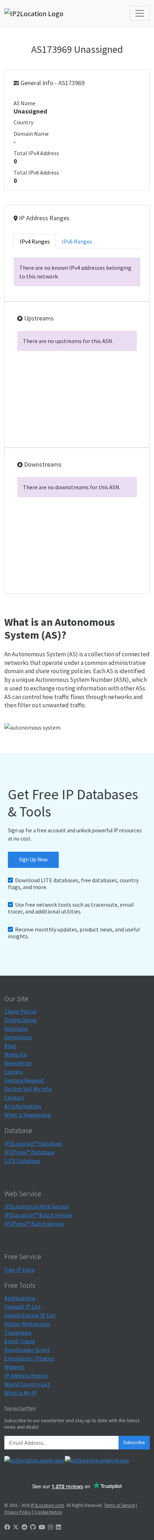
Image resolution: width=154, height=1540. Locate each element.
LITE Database (22, 1160)
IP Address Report (26, 1375)
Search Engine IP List (30, 1315)
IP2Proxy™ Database (29, 1152)
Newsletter (18, 1063)
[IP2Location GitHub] (33, 1527)
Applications (19, 1297)
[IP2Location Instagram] (50, 1527)
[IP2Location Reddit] (24, 1527)
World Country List (27, 1384)
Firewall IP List (22, 1306)
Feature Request (24, 1080)
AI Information (22, 1106)
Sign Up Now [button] (33, 859)
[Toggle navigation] (140, 13)
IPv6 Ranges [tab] (77, 241)
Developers (18, 1037)
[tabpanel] (77, 272)
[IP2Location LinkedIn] (58, 1527)
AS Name (24, 103)
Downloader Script (27, 1349)
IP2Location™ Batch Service (38, 1214)
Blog (10, 1045)
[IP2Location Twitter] (16, 1527)
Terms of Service (119, 1505)
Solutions (16, 1028)
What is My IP (20, 1392)
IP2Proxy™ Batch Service (34, 1223)
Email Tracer (19, 1341)
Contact (14, 1097)
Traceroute (18, 1332)
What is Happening (27, 1114)
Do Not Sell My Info (28, 1088)
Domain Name (31, 133)
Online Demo (20, 1019)
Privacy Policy (17, 1512)
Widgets (14, 1366)
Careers (13, 1071)
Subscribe (134, 1442)
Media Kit (15, 1054)
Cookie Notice (48, 1512)
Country (23, 122)
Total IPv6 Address (36, 172)
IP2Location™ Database (33, 1143)
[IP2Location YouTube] (42, 1527)
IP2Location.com (47, 1505)
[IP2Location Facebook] (7, 1527)
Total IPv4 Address (36, 153)
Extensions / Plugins (29, 1358)
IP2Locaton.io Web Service (36, 1206)
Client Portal (20, 1011)
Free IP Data (19, 1269)
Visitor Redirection (27, 1323)
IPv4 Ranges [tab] (35, 241)
